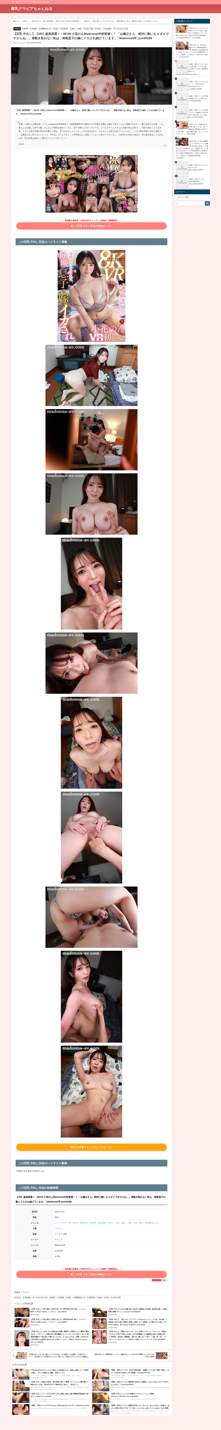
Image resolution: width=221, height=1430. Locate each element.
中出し (99, 28)
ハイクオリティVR (121, 28)
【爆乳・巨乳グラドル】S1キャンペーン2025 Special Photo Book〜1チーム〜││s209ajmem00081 (198, 85)
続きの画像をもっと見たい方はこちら (92, 1147)
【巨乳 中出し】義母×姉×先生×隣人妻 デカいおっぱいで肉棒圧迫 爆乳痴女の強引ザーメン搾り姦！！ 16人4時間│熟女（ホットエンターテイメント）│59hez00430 (192, 129)
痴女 (73, 28)
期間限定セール (46, 28)
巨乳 (56, 28)
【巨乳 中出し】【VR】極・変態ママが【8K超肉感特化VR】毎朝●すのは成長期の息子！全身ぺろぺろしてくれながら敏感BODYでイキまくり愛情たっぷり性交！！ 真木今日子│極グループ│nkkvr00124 (192, 51)
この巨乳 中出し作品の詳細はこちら (92, 226)
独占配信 (108, 28)
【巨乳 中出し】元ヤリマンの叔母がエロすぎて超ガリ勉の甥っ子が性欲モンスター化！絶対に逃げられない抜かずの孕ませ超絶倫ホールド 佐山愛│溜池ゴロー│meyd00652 (192, 32)
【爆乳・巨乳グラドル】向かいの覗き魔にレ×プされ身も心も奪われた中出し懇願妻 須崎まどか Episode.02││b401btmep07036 (192, 69)
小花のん (17, 28)
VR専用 (34, 28)
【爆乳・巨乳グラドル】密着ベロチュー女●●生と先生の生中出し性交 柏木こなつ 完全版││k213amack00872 (198, 113)
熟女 (80, 28)
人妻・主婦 (89, 28)
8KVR (26, 28)
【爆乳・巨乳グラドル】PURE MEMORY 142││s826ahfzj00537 (196, 181)
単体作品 (65, 28)
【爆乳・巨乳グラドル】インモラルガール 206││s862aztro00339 (198, 167)
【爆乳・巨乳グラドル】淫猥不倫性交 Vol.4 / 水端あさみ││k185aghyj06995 (198, 98)
